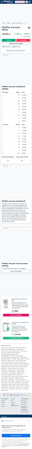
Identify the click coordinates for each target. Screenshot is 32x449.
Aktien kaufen (4, 390)
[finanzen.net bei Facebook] (7, 395)
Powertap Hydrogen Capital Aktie (9, 354)
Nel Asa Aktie (16, 365)
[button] (20, 2)
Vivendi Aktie (12, 373)
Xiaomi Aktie (4, 382)
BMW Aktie (11, 379)
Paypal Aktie (20, 371)
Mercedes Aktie (11, 370)
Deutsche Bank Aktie (6, 365)
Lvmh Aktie (11, 389)
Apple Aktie (4, 368)
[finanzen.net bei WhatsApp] (24, 395)
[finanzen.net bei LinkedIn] (17, 395)
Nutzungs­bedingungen (24, 407)
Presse (2, 404)
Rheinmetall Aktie (5, 359)
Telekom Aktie (4, 373)
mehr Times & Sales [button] (16, 271)
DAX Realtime (22, 347)
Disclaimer (23, 404)
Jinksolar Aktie (22, 366)
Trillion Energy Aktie (6, 357)
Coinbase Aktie (23, 376)
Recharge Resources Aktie (7, 355)
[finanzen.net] (8, 1)
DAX (17, 347)
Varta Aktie (11, 382)
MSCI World (4, 351)
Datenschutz (24, 402)
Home (3, 23)
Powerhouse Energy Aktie (13, 352)
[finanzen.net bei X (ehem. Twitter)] (14, 395)
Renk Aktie (3, 370)
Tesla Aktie (14, 359)
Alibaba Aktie (4, 387)
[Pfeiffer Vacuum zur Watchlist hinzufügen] (28, 27)
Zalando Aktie (16, 384)
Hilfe (12, 400)
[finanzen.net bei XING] (21, 395)
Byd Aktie (26, 363)
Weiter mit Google (16, 435)
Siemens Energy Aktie (6, 362)
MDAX (2, 349)
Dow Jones (13, 349)
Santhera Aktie (19, 355)
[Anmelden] (29, 2)
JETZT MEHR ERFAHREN (16, 338)
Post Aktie (3, 352)
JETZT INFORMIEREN (16, 315)
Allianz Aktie (22, 362)
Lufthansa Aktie (13, 363)
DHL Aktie (27, 359)
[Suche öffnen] (26, 2)
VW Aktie (20, 363)
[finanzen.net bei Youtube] (11, 395)
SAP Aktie (10, 368)
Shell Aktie (25, 389)
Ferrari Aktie (4, 371)
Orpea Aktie (24, 351)
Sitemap (3, 406)
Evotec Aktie (19, 387)
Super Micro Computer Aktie (8, 374)
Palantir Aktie (4, 378)
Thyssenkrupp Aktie (20, 379)
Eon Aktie (17, 382)
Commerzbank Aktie (21, 360)
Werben (13, 402)
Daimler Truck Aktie (19, 368)
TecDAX (7, 349)
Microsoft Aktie (24, 365)
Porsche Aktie (11, 381)
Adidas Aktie (12, 385)
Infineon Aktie (15, 376)
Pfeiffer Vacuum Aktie (17, 23)
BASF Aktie (3, 360)
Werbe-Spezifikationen (15, 405)
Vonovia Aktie (24, 382)
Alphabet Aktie (19, 378)
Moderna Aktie (20, 373)
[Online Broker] (8, 2)
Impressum (24, 400)
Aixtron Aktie (4, 389)
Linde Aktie (12, 387)
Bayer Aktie (20, 359)
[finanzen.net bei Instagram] (4, 395)
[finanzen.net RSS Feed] (27, 395)
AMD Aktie (11, 378)
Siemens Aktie (4, 363)
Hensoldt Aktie (12, 371)
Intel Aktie (26, 385)
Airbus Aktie (4, 379)
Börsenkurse (4, 347)
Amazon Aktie (15, 357)
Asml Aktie (25, 387)
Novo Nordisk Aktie (6, 376)
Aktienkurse (12, 347)
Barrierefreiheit (25, 412)
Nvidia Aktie (23, 357)
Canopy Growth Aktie (6, 384)
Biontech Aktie (14, 366)
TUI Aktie (15, 362)
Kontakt (3, 400)
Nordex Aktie (20, 385)
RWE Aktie (19, 374)
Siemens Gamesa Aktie (14, 351)
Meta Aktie (3, 381)
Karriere (3, 402)
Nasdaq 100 (20, 349)
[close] (29, 420)
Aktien (8, 23)
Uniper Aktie (18, 389)
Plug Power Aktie (5, 366)
